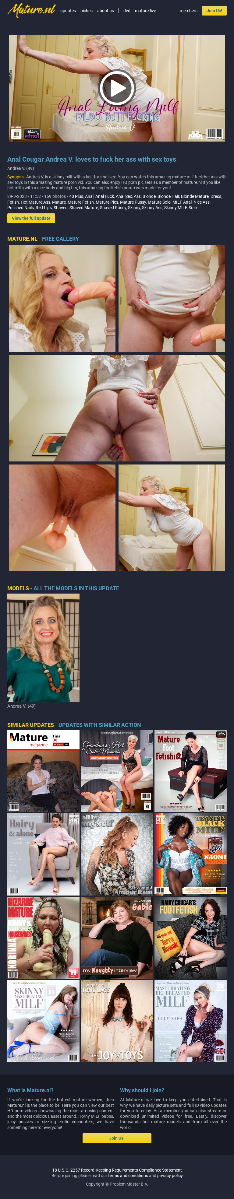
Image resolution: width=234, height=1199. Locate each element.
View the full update (31, 218)
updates (68, 10)
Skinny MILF (175, 207)
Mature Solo (159, 202)
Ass (137, 196)
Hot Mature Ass (35, 202)
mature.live (145, 10)
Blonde (149, 196)
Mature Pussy (133, 202)
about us (105, 10)
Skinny (134, 207)
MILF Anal (182, 202)
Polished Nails (20, 207)
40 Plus (76, 196)
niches (86, 10)
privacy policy (170, 1175)
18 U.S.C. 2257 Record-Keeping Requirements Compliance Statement (117, 1170)
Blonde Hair (168, 196)
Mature (59, 202)
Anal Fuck (104, 196)
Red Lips (44, 207)
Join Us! (214, 10)
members (188, 10)
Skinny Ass (152, 207)
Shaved (61, 207)
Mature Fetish (81, 202)
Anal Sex (124, 196)
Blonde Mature (195, 196)
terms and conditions (128, 1175)
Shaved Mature (83, 207)
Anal (89, 196)
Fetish (13, 202)
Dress (216, 196)
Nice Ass (201, 202)
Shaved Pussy (113, 207)
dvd (126, 10)
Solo (193, 207)
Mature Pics (107, 202)
